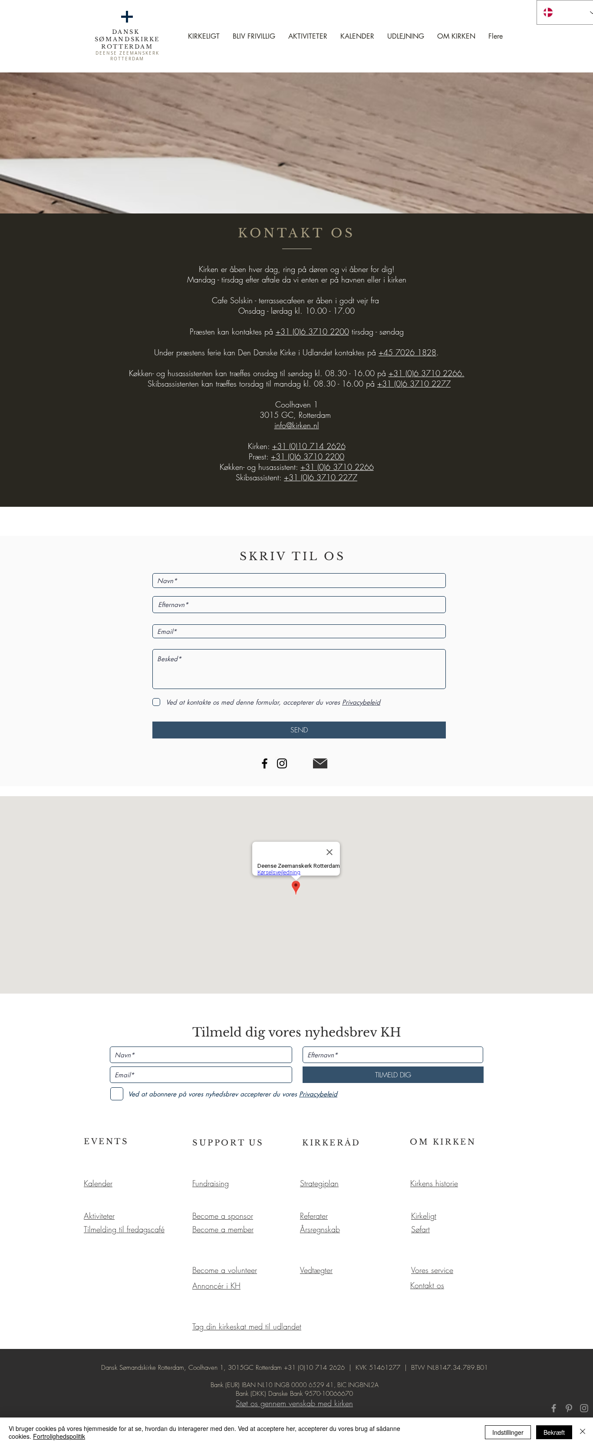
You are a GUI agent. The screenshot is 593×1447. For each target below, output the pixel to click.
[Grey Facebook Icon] (553, 1408)
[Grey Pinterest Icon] (568, 1408)
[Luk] (582, 1432)
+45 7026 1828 (407, 352)
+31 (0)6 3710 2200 (312, 331)
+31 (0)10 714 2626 (309, 446)
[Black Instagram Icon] (282, 763)
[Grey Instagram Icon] (584, 1408)
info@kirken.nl (296, 425)
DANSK (127, 32)
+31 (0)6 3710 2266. (427, 373)
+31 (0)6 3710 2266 (337, 467)
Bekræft (554, 1432)
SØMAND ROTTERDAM (127, 43)
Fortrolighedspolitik (59, 1436)
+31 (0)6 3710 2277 (414, 383)
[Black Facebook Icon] (264, 763)
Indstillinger (508, 1432)
